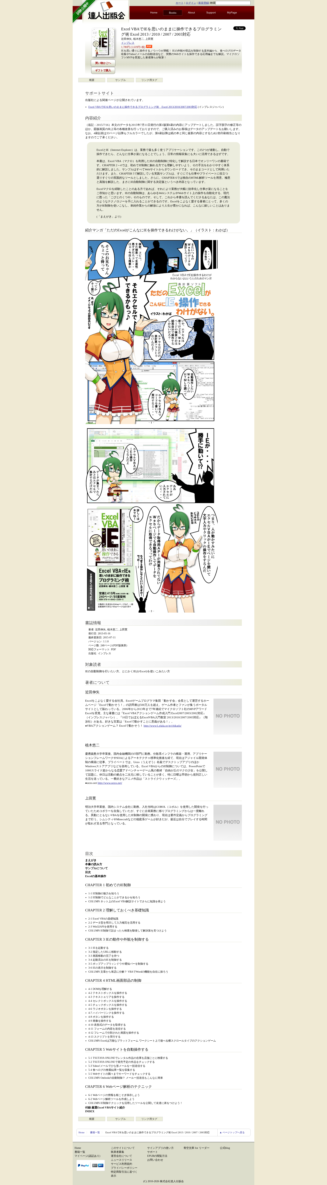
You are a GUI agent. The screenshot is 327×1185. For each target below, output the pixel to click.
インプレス (127, 42)
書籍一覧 (95, 1132)
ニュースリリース (121, 1159)
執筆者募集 (117, 1152)
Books (172, 12)
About (191, 12)
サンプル (120, 80)
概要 (91, 80)
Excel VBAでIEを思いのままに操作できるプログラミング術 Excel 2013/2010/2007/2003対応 (142, 107)
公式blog (225, 1148)
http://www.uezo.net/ (110, 782)
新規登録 (203, 3)
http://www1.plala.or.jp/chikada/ (162, 725)
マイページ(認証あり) (87, 1155)
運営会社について (121, 1155)
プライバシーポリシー (124, 1167)
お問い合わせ (155, 1159)
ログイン (191, 3)
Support (211, 12)
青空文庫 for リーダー (196, 1148)
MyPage (232, 12)
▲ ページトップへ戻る (232, 1132)
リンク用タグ (149, 80)
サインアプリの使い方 (160, 1148)
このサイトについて (123, 1148)
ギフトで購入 (103, 70)
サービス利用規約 (121, 1163)
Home (153, 12)
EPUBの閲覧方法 (157, 1155)
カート (180, 3)
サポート (152, 1152)
